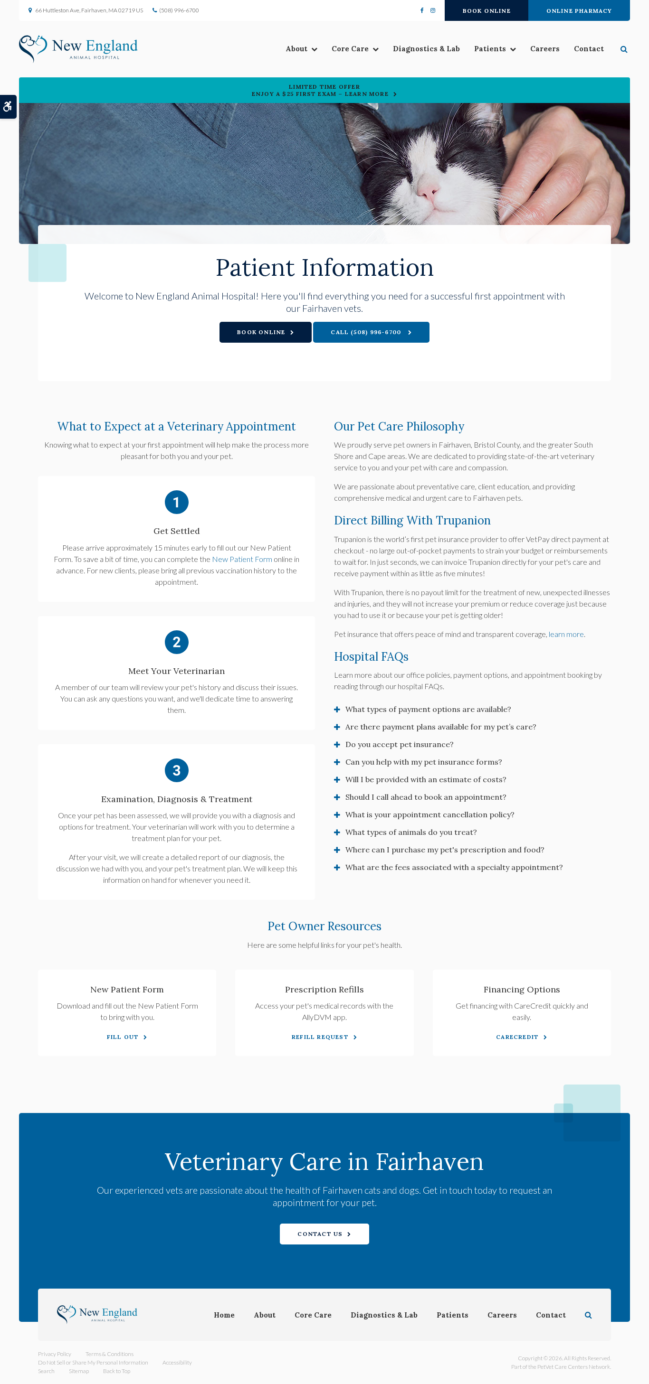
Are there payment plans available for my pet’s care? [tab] (440, 726)
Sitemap (79, 1371)
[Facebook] (423, 10)
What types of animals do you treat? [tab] (411, 832)
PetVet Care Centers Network (573, 1366)
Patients (490, 48)
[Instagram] (431, 10)
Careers (545, 48)
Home (224, 1314)
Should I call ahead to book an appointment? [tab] (425, 797)
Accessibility (177, 1362)
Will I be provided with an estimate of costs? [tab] (425, 779)
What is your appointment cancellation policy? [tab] (430, 814)
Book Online (487, 10)
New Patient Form (242, 558)
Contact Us (320, 1233)
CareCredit (517, 1036)
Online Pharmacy (579, 10)
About (296, 48)
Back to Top (116, 1371)
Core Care (350, 48)
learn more (566, 633)
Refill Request (320, 1036)
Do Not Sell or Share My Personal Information (93, 1362)
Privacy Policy (54, 1353)
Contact (589, 48)
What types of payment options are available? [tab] (428, 709)
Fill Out (123, 1036)
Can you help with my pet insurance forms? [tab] (423, 762)
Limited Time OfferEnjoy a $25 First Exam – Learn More (320, 90)
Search (46, 1371)
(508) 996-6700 (179, 10)
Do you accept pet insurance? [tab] (399, 744)
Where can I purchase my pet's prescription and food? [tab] (444, 849)
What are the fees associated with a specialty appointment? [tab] (454, 867)
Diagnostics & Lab (426, 48)
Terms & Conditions (110, 1353)
